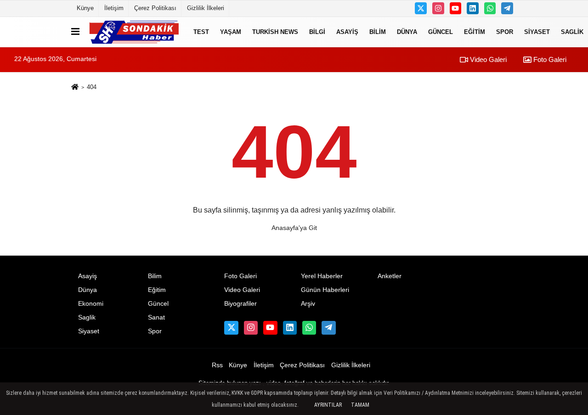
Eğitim (474, 31)
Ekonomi (90, 303)
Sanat (156, 317)
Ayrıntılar (328, 405)
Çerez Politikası (155, 8)
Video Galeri (487, 59)
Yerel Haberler (322, 276)
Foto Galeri (548, 59)
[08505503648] (490, 8)
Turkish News (275, 31)
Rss (217, 365)
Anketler (389, 276)
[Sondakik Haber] (135, 31)
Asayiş (347, 31)
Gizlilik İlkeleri (205, 8)
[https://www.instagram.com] (438, 8)
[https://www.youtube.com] (456, 8)
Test (201, 31)
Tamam (360, 405)
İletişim (114, 8)
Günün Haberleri (325, 289)
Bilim (377, 31)
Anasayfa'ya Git (294, 227)
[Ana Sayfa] (75, 87)
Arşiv (308, 303)
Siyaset (537, 31)
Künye (85, 8)
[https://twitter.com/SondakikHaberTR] (421, 8)
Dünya (407, 31)
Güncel (440, 31)
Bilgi (317, 31)
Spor (504, 31)
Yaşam (230, 31)
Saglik (87, 317)
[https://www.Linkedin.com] (473, 8)
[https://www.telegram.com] (507, 8)
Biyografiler (240, 303)
